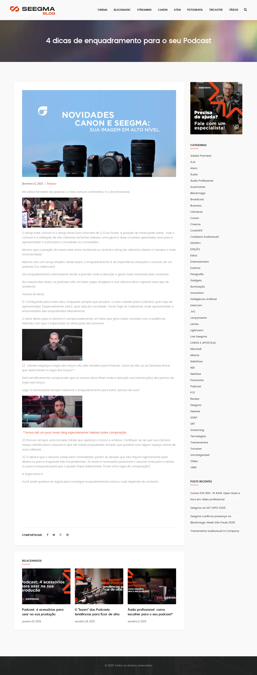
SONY (193, 417)
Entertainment (199, 262)
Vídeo (194, 461)
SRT (192, 424)
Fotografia (197, 274)
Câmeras (196, 212)
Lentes (194, 324)
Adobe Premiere (200, 156)
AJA (192, 162)
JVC (193, 311)
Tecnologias (198, 436)
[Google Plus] (60, 535)
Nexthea (195, 374)
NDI (192, 368)
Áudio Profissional (201, 181)
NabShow (196, 361)
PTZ (192, 392)
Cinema (195, 224)
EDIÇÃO (195, 249)
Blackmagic (198, 193)
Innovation (197, 293)
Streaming (197, 430)
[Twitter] (54, 535)
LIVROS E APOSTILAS (203, 343)
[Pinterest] (67, 535)
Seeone (195, 411)
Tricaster (196, 449)
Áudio (194, 174)
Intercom (196, 305)
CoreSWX (196, 230)
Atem (193, 168)
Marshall (195, 349)
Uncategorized (199, 455)
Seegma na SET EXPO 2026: (208, 508)
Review (194, 399)
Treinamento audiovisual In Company (214, 531)
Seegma (195, 405)
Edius (193, 255)
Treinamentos (199, 442)
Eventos (195, 268)
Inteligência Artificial (203, 299)
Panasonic (197, 380)
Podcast (51, 183)
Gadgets (196, 280)
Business (196, 205)
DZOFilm (195, 243)
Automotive (197, 187)
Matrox (194, 355)
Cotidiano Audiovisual (204, 237)
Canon (194, 218)
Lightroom (196, 330)
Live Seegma (198, 336)
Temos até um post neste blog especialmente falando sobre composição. (75, 432)
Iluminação (197, 287)
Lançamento (198, 318)
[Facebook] (47, 535)
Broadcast (197, 199)
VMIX (193, 467)
